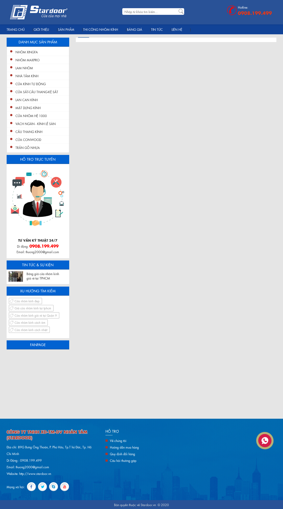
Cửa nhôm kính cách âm (30, 322)
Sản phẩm (66, 29)
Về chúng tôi (118, 440)
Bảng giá (134, 29)
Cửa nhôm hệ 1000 (31, 116)
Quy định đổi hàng (122, 454)
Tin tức (157, 29)
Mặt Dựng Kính (28, 108)
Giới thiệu (41, 29)
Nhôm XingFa (26, 52)
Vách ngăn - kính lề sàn (35, 123)
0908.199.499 (255, 13)
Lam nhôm (24, 68)
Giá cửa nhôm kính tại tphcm (33, 308)
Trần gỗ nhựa (27, 147)
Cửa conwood (28, 139)
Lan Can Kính (26, 100)
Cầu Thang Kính (28, 131)
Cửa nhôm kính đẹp (27, 301)
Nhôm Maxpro (27, 60)
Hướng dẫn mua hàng (124, 447)
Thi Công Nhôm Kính (100, 29)
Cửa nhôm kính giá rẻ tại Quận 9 (36, 315)
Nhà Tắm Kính (26, 76)
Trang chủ (16, 29)
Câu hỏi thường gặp (123, 460)
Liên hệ (177, 29)
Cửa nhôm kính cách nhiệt (31, 330)
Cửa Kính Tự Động (30, 84)
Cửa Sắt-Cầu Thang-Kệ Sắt (36, 92)
